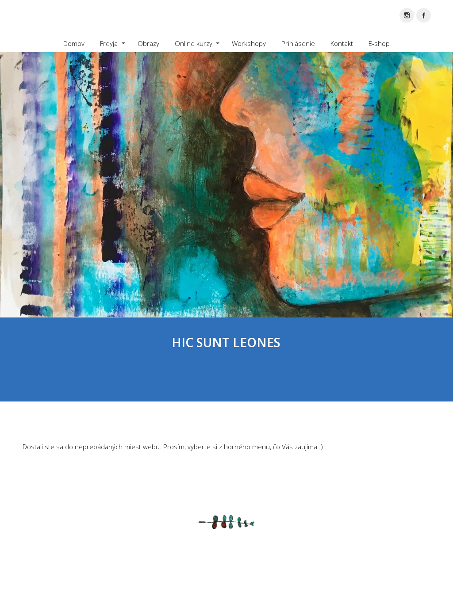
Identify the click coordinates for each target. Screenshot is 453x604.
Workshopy (249, 43)
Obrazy (148, 43)
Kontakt (341, 43)
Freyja (109, 43)
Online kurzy (193, 43)
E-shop (379, 43)
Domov (73, 43)
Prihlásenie (298, 43)
